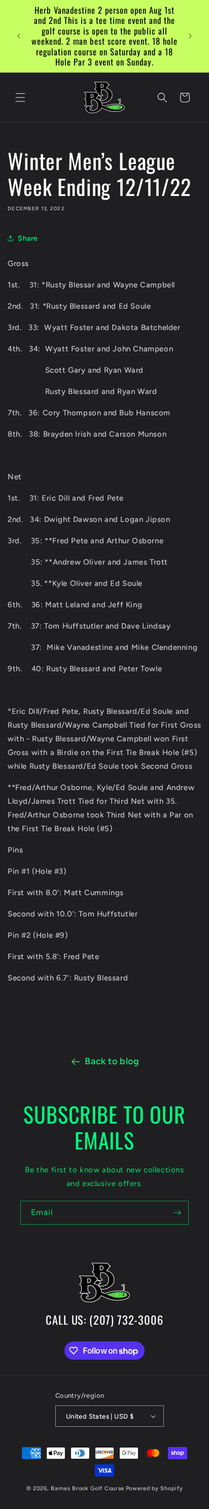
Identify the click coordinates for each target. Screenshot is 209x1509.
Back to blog (112, 1061)
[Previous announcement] (19, 36)
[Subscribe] (177, 1213)
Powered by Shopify (154, 1488)
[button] (20, 97)
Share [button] (28, 238)
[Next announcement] (190, 36)
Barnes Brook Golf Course (87, 1488)
